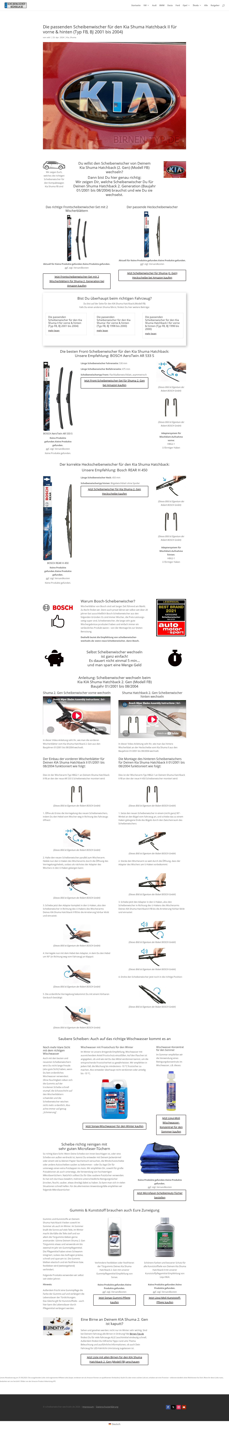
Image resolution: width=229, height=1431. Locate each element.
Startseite (136, 5)
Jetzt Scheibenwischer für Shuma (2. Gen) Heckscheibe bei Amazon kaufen (152, 275)
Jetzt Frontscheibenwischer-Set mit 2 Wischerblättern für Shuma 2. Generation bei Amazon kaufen (76, 281)
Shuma (73, 37)
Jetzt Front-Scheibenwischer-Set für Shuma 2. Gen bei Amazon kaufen (114, 383)
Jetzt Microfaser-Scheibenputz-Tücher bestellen (159, 1195)
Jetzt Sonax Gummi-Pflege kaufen (114, 1300)
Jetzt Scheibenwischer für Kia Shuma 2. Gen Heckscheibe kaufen (114, 491)
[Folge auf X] (173, 1407)
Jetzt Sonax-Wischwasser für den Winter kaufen (114, 1126)
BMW (161, 5)
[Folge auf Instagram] (179, 1407)
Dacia (170, 5)
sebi (48, 37)
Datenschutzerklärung (107, 1406)
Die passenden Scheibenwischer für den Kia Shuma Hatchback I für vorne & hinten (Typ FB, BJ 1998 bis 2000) (162, 323)
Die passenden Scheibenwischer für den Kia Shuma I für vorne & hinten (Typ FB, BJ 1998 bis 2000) (114, 321)
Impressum (88, 1406)
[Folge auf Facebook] (168, 1407)
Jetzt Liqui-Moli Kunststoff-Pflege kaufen (165, 1300)
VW (145, 5)
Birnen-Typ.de (137, 1333)
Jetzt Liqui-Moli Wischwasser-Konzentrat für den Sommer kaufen (171, 1124)
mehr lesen (54, 330)
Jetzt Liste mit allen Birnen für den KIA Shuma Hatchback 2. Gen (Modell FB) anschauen (114, 1359)
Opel (185, 5)
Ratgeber (215, 5)
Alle (206, 5)
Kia (67, 37)
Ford (178, 5)
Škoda (196, 5)
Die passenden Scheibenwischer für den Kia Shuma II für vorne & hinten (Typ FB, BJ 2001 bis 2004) (65, 321)
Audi (154, 5)
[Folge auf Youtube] (184, 1407)
